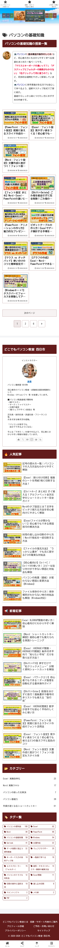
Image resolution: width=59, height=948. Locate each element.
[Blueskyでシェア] (36, 807)
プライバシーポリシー (15, 931)
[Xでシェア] (9, 807)
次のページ (29, 313)
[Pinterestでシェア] (22, 824)
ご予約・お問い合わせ (43, 926)
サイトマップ (43, 931)
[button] (49, 824)
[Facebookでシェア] (9, 815)
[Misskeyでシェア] (49, 807)
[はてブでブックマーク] (49, 815)
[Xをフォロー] (23, 439)
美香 (29, 382)
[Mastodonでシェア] (22, 807)
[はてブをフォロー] (27, 439)
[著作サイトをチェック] (19, 439)
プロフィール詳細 (15, 926)
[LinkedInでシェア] (36, 824)
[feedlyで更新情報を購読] (36, 439)
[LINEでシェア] (9, 824)
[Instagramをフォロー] (32, 439)
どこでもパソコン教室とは (15, 922)
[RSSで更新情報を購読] (40, 439)
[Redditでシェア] (36, 815)
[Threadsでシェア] (22, 815)
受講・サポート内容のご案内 (43, 922)
